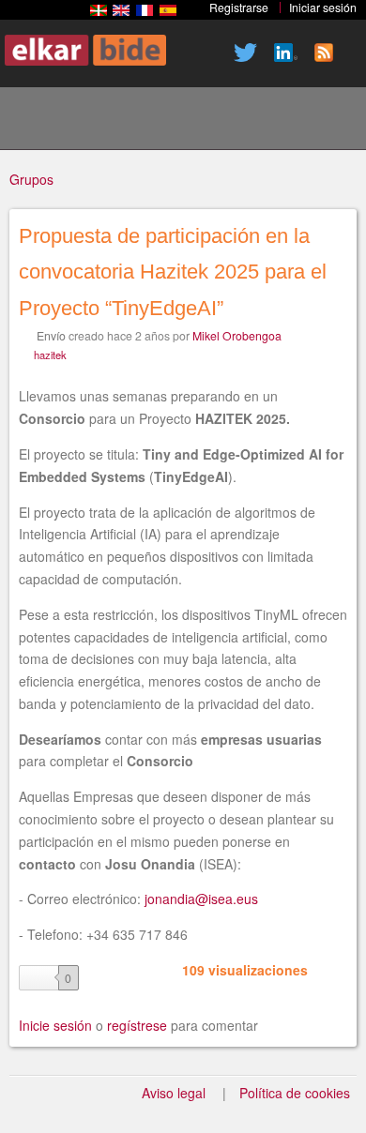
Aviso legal (174, 1092)
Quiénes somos (166, 121)
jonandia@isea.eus (201, 898)
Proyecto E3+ (102, 121)
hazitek (50, 354)
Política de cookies (294, 1092)
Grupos (31, 179)
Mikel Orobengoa (237, 335)
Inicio (38, 121)
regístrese (137, 1025)
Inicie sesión (55, 1025)
